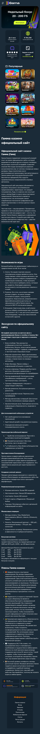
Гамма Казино (6, 158)
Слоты (7, 272)
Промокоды (20, 712)
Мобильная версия (20, 715)
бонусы (17, 347)
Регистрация (20, 22)
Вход (20, 705)
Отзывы (20, 710)
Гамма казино (20, 702)
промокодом (19, 173)
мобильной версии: (20, 432)
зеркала (28, 456)
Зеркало (20, 707)
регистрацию (31, 347)
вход (23, 347)
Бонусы (20, 722)
